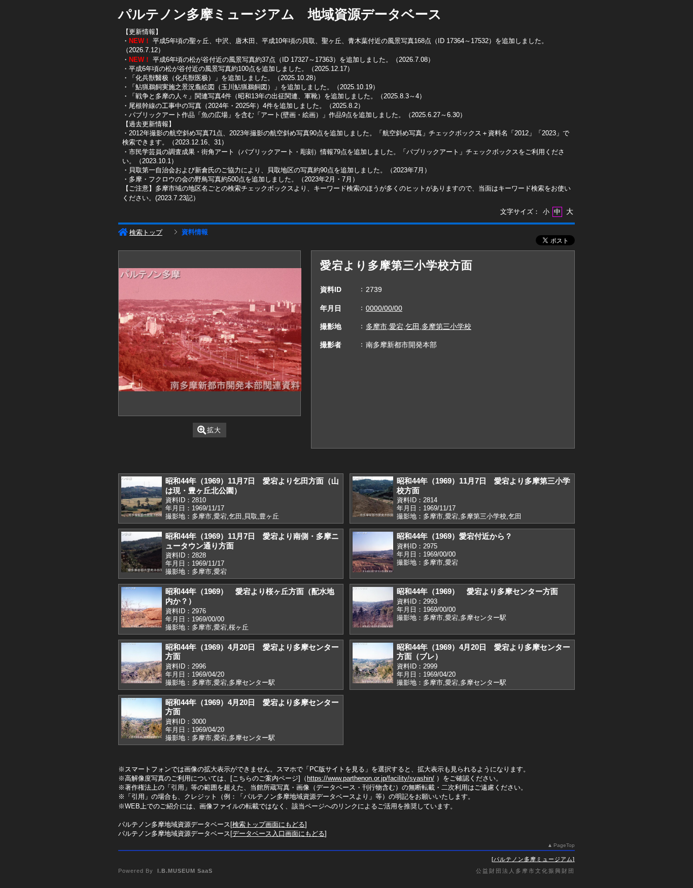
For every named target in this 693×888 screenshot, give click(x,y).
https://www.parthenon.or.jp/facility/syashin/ (370, 778)
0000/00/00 (384, 308)
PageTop (564, 845)
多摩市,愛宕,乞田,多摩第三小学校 (418, 326)
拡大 (214, 430)
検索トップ (145, 232)
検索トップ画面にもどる (268, 824)
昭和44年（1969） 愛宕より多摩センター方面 (477, 591)
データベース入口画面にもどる (278, 833)
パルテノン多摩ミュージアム (533, 859)
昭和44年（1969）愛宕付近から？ (454, 536)
